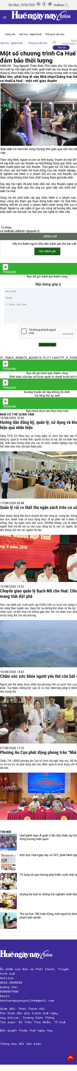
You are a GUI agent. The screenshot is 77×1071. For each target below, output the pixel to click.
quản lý (35, 231)
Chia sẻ (62, 47)
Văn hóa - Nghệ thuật (30, 34)
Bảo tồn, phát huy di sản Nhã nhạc (27, 77)
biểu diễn (14, 231)
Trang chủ (10, 34)
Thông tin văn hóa (54, 34)
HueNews (59, 5)
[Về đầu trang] (70, 1058)
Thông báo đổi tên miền (20, 1043)
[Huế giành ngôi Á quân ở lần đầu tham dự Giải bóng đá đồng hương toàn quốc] (8, 842)
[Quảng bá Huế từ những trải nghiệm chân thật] (8, 900)
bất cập (25, 231)
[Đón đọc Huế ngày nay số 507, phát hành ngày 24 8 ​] (8, 861)
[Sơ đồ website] (38, 5)
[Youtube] (50, 5)
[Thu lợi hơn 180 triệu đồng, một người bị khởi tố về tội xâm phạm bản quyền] (8, 920)
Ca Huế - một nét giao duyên (34, 81)
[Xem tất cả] (6, 17)
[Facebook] (44, 5)
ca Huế (4, 231)
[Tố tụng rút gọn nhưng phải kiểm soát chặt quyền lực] (8, 881)
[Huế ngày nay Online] (43, 17)
